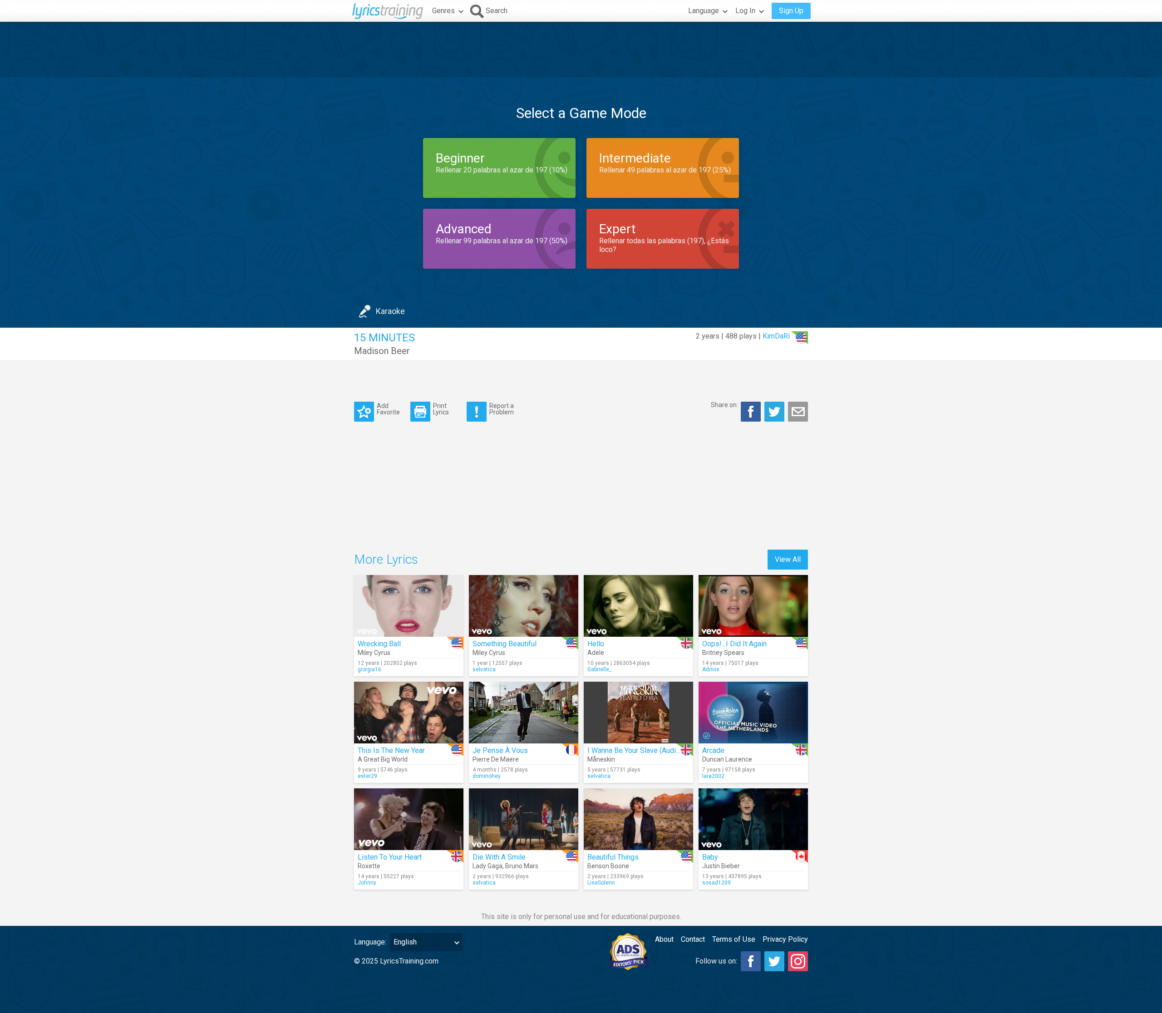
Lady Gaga (487, 866)
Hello (595, 643)
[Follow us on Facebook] (751, 961)
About (664, 939)
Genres (443, 10)
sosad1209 (716, 883)
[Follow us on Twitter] (774, 961)
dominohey (487, 776)
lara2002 (713, 776)
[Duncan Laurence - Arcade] (753, 712)
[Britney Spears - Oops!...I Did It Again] (753, 606)
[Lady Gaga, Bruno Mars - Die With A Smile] (523, 819)
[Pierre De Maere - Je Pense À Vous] (523, 712)
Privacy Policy (785, 939)
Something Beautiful (505, 643)
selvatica (484, 669)
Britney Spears (723, 652)
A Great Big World (383, 759)
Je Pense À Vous (500, 750)
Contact (693, 939)
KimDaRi (776, 336)
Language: (370, 942)
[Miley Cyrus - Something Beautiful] (523, 606)
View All (788, 559)
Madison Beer (382, 350)
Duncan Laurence (727, 759)
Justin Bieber (721, 866)
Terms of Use (733, 939)
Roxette (369, 866)
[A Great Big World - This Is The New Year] (408, 712)
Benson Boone (608, 866)
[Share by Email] (798, 412)
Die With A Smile (499, 857)
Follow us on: (716, 961)
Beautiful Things (613, 857)
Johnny (367, 883)
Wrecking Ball (379, 643)
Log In (745, 10)
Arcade (713, 750)
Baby (710, 857)
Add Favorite (388, 408)
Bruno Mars (521, 866)
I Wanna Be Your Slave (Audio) (634, 750)
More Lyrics (386, 559)
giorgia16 (369, 669)
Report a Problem (501, 408)
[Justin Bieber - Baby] (753, 819)
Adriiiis (710, 669)
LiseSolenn (601, 883)
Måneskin (601, 759)
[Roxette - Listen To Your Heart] (408, 819)
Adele (595, 652)
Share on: (724, 405)
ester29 (367, 776)
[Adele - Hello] (638, 606)
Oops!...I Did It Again (734, 643)
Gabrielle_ (599, 669)
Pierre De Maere (496, 759)
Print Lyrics (441, 408)
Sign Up (791, 10)
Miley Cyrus (374, 652)
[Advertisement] (581, 49)
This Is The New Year (391, 750)
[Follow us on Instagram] (798, 961)
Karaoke (390, 311)
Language (703, 10)
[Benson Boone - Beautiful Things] (638, 819)
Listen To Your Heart (390, 857)
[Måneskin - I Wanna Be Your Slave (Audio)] (638, 712)
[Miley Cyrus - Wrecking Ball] (408, 606)
